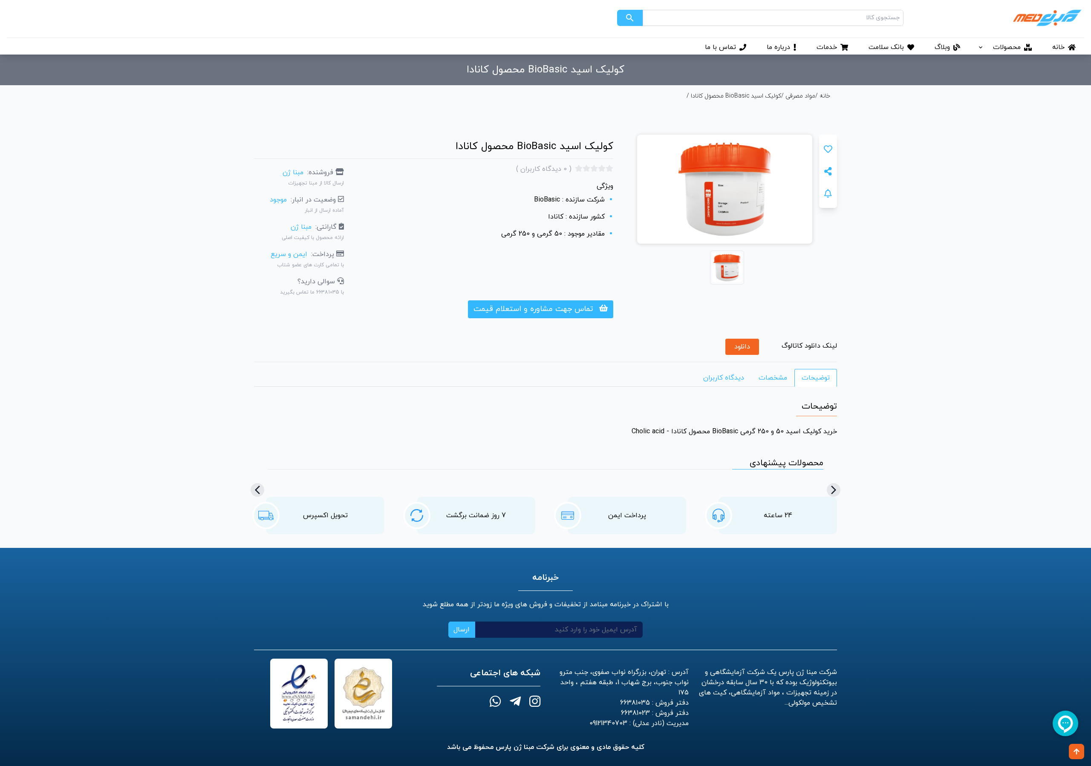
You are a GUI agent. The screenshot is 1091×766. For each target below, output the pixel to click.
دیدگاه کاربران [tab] (723, 378)
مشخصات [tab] (773, 378)
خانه (824, 96)
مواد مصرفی (800, 96)
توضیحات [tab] (816, 378)
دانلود (742, 346)
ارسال (461, 629)
